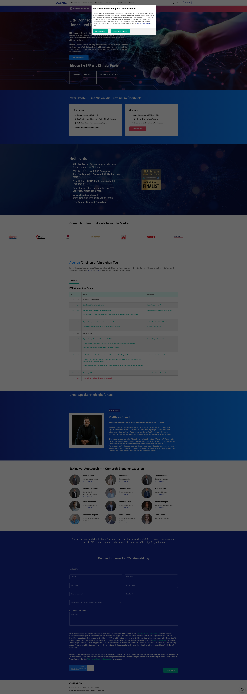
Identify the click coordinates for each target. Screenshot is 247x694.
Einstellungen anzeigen (120, 31)
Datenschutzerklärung (143, 23)
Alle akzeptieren (100, 31)
